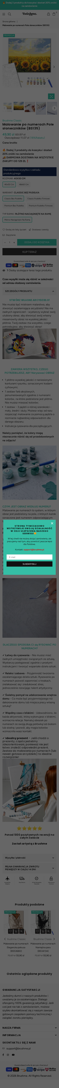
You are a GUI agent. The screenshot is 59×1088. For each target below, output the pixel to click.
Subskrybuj (29, 564)
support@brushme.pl (34, 550)
